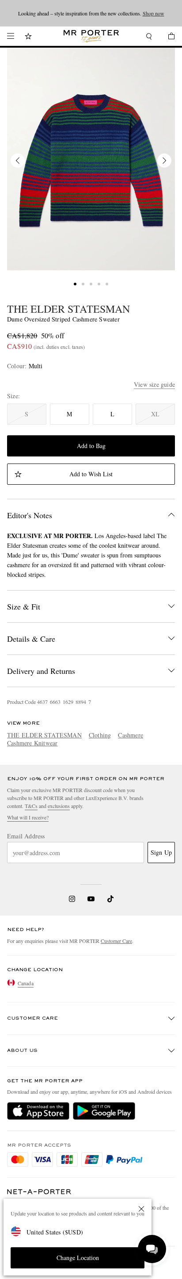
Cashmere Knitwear (32, 743)
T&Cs (31, 805)
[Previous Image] (18, 160)
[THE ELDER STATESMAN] (91, 159)
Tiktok (110, 898)
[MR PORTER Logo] (39, 1192)
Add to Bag (91, 445)
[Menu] (10, 36)
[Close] (141, 1209)
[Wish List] (28, 37)
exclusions (59, 805)
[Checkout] (167, 37)
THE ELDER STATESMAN (68, 309)
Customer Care (116, 940)
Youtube (91, 898)
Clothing (100, 735)
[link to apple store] (38, 1111)
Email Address (26, 836)
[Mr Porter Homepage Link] (91, 36)
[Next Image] (164, 160)
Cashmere (130, 735)
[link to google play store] (104, 1111)
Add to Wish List (91, 474)
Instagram (72, 898)
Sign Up (161, 852)
